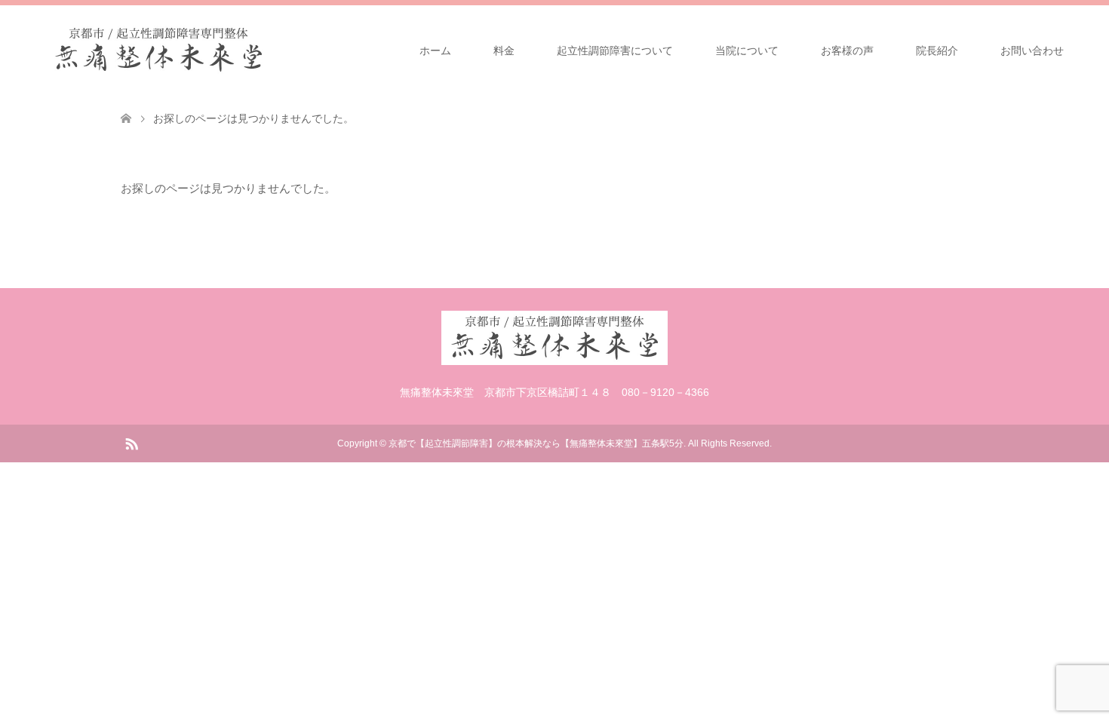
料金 (504, 50)
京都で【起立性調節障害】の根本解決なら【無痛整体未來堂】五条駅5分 (536, 443)
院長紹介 (937, 50)
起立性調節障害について (615, 50)
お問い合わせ (1032, 50)
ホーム (435, 50)
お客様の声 (847, 50)
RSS (131, 443)
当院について (747, 50)
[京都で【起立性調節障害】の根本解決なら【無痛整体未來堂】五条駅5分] (271, 50)
